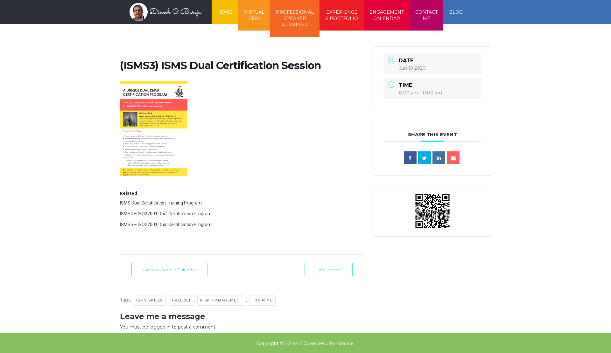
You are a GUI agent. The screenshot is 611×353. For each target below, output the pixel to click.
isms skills (149, 300)
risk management (221, 300)
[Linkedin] (438, 157)
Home (225, 12)
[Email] (453, 157)
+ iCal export (328, 269)
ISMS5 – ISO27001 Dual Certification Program (166, 224)
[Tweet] (424, 157)
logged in (160, 327)
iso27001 (181, 300)
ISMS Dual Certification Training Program (161, 202)
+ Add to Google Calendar (169, 269)
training (262, 300)
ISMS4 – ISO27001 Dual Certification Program (166, 213)
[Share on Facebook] (410, 157)
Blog (456, 12)
